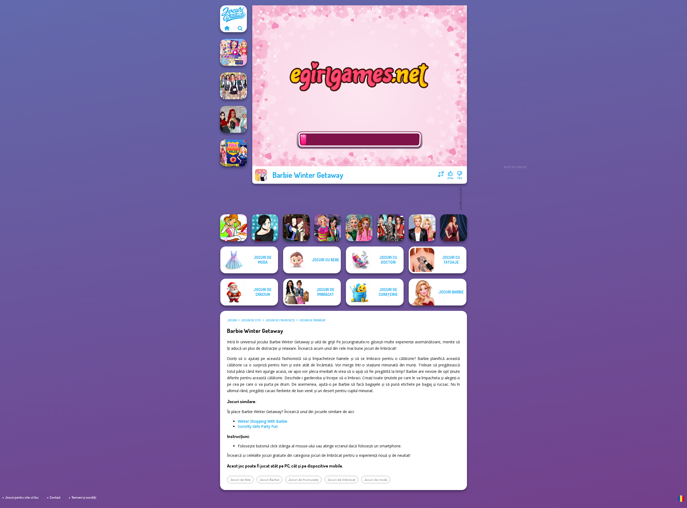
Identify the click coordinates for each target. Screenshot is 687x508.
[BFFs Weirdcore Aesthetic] (327, 227)
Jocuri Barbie (269, 479)
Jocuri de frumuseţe (280, 320)
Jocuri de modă (375, 479)
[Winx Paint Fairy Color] (233, 227)
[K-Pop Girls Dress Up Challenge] (390, 227)
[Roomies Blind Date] (422, 227)
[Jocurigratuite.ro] (226, 28)
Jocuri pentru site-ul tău (22, 497)
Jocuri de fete (251, 320)
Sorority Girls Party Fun (258, 426)
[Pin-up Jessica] (453, 227)
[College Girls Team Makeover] (233, 85)
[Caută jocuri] (240, 28)
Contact (55, 497)
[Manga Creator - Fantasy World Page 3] (296, 227)
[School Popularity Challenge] (359, 227)
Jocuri (232, 320)
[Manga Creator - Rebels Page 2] (264, 227)
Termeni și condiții (83, 497)
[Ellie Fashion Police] (233, 152)
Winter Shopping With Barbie (262, 421)
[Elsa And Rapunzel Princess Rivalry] (233, 52)
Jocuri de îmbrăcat (312, 320)
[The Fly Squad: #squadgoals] (233, 119)
